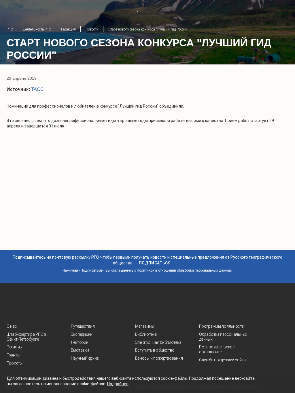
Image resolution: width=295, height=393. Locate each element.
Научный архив (85, 358)
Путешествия (83, 326)
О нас (12, 326)
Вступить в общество (155, 350)
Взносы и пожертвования (159, 358)
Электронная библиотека (158, 342)
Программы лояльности (221, 326)
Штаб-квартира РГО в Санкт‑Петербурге (26, 337)
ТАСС (37, 89)
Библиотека (146, 334)
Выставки (80, 350)
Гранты (13, 355)
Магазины (144, 326)
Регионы (14, 347)
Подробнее (117, 383)
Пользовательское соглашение (217, 349)
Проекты (14, 363)
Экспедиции (81, 334)
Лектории (79, 342)
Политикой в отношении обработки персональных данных (184, 270)
